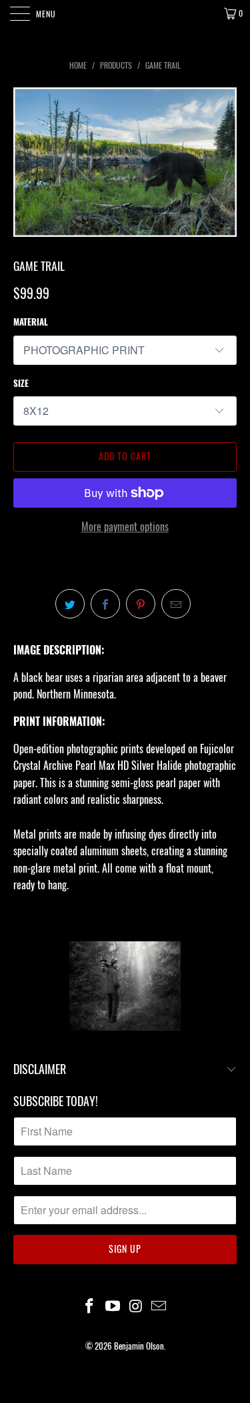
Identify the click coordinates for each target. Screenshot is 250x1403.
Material (30, 321)
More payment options (125, 526)
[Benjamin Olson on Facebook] (90, 1306)
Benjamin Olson (139, 1345)
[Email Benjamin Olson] (159, 1306)
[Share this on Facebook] (105, 603)
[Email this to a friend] (176, 603)
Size (21, 383)
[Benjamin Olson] (125, 13)
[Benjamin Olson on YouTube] (113, 1306)
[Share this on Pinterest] (140, 603)
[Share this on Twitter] (70, 603)
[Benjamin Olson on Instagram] (136, 1306)
